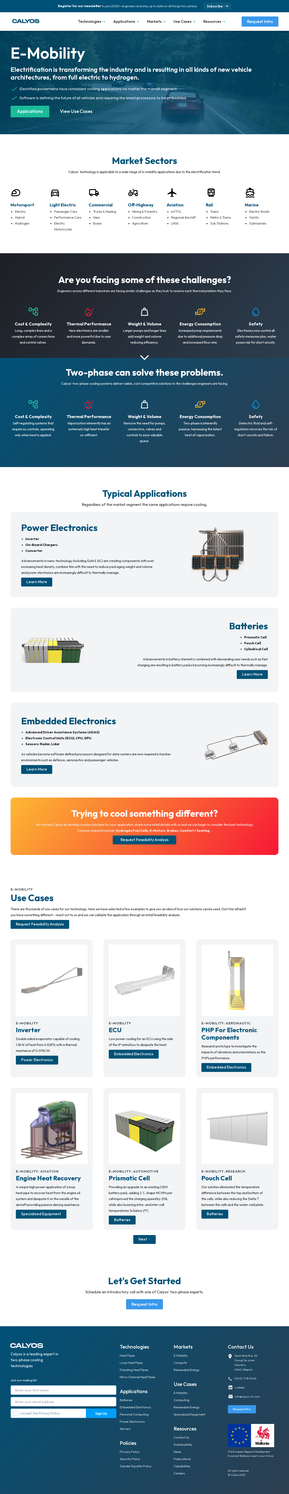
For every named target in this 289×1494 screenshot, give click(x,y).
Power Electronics (37, 1059)
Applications (30, 111)
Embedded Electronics (133, 1053)
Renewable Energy (187, 1370)
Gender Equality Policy (135, 1466)
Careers (179, 1473)
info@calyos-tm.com (247, 1396)
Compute (180, 1363)
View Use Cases (76, 111)
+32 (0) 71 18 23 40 (245, 1378)
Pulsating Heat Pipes (134, 1370)
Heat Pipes (127, 1355)
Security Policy (130, 1459)
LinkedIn (240, 1387)
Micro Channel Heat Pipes (137, 1377)
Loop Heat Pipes (131, 1363)
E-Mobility (181, 1355)
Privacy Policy (49, 1413)
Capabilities (182, 1466)
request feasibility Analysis (40, 924)
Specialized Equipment (41, 1213)
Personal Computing (134, 1414)
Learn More (36, 581)
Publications (182, 1459)
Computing (181, 1400)
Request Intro (260, 21)
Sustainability (183, 1445)
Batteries (122, 1219)
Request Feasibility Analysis (145, 839)
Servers (125, 1429)
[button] (91, 21)
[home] (26, 19)
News (177, 1452)
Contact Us (181, 1437)
